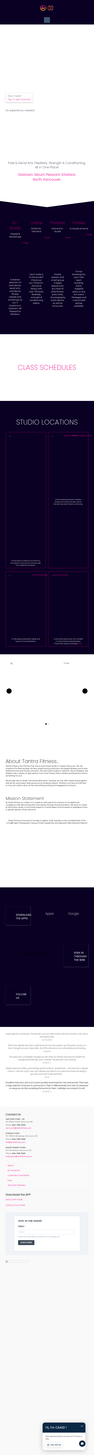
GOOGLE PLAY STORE (15, 1205)
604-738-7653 (18, 1125)
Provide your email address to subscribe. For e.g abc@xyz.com (39, 1237)
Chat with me (55, 1445)
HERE (80, 644)
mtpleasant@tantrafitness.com (19, 1156)
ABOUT (10, 1166)
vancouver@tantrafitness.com (18, 1128)
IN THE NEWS (13, 1170)
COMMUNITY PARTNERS (18, 1175)
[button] (47, 20)
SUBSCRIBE (26, 1243)
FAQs (9, 1180)
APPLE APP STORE (14, 1200)
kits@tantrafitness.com (15, 1142)
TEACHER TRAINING (16, 1185)
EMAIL (21, 1226)
